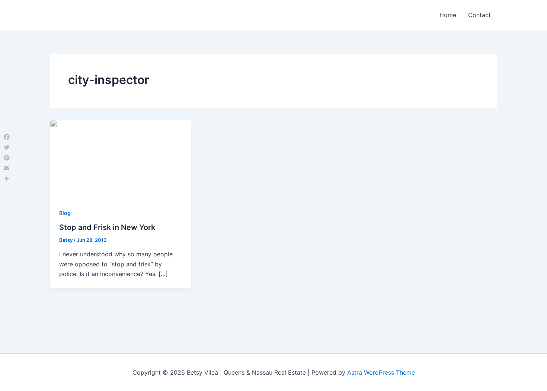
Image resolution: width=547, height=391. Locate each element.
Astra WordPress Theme (381, 372)
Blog (65, 213)
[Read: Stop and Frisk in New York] (120, 159)
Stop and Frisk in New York (107, 227)
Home (447, 15)
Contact (479, 15)
